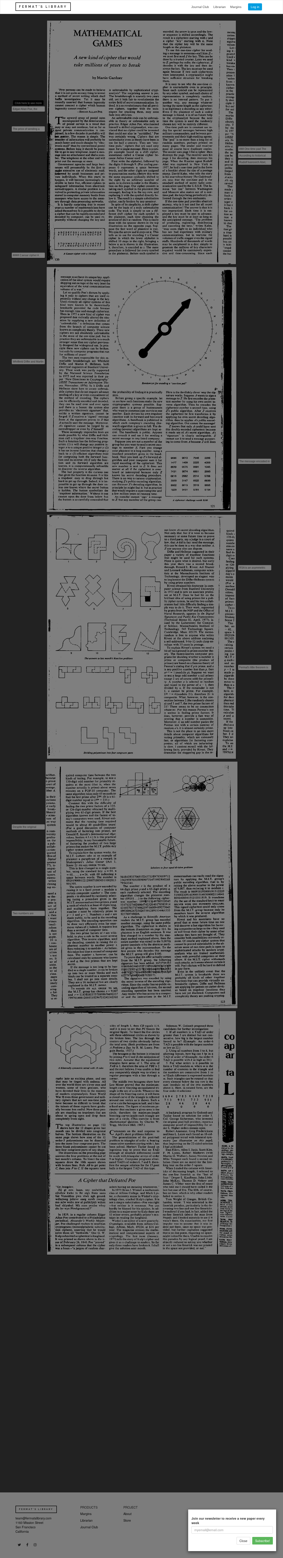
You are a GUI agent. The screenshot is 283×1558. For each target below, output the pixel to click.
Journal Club (200, 7)
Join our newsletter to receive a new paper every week (228, 1520)
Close (243, 1541)
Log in (255, 7)
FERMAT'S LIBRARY (43, 6)
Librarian (219, 7)
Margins (235, 7)
